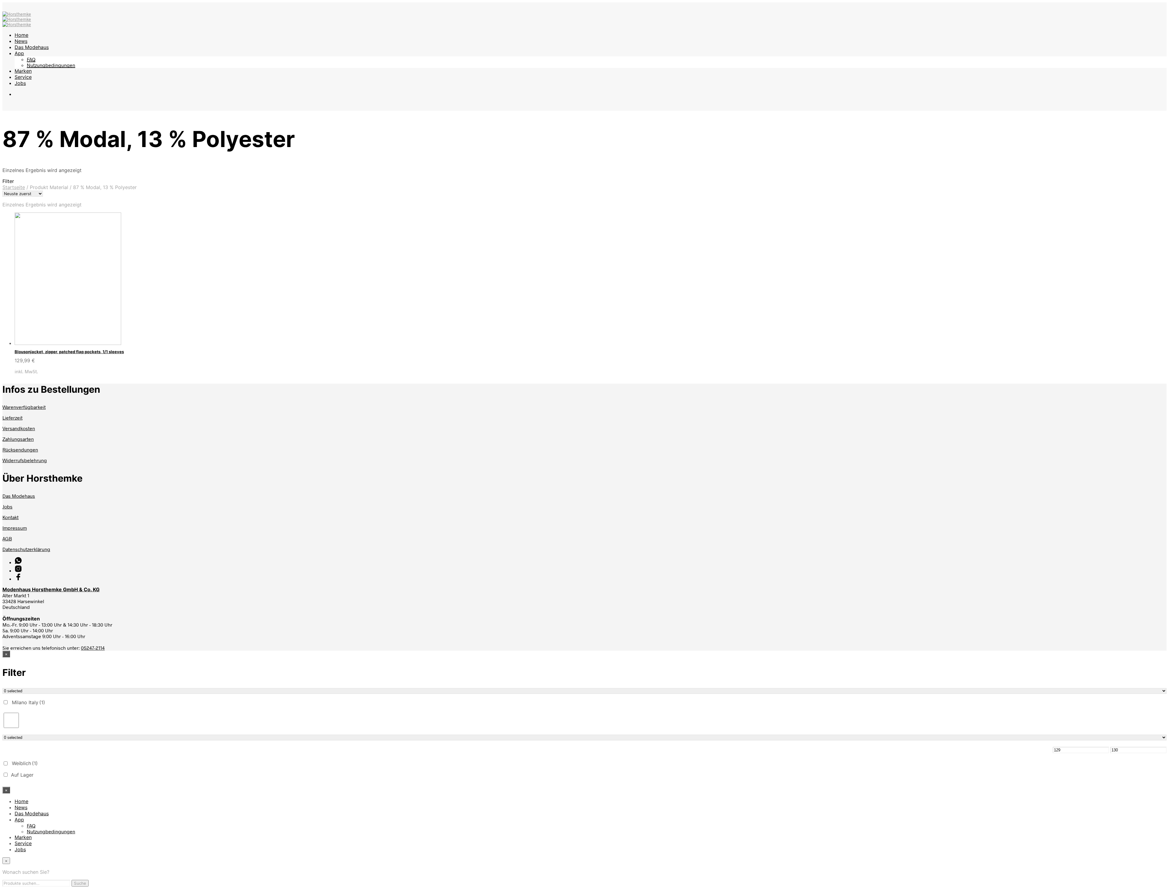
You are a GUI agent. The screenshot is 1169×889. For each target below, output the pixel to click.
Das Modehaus (32, 47)
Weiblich (25, 763)
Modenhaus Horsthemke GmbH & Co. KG (51, 589)
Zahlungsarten (18, 439)
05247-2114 (93, 648)
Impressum (14, 528)
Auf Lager (22, 775)
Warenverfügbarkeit (24, 407)
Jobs (20, 83)
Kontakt (10, 517)
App (19, 53)
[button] (584, 181)
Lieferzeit (12, 417)
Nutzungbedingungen (51, 65)
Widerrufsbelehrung (24, 460)
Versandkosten (18, 428)
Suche (80, 883)
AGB (7, 538)
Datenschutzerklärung (26, 549)
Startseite (13, 187)
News (21, 41)
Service (23, 77)
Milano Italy (28, 702)
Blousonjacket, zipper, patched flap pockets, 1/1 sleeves (69, 351)
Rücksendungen (20, 449)
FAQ (31, 59)
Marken (23, 71)
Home (21, 35)
